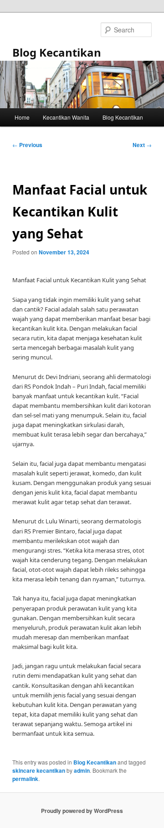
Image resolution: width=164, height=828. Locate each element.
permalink (25, 779)
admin (82, 770)
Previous (27, 145)
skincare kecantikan (38, 770)
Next (142, 145)
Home (22, 117)
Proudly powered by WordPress (82, 811)
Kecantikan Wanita (66, 117)
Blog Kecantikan (56, 52)
